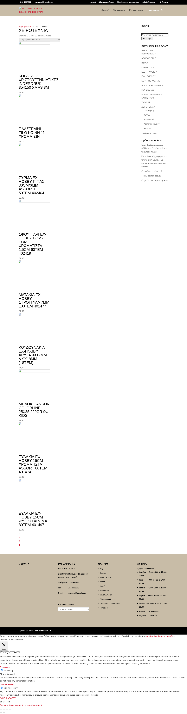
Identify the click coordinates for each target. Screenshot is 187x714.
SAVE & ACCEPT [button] (8, 698)
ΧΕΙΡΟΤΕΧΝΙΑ (148, 107)
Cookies (103, 573)
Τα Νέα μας (119, 10)
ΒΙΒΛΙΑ (144, 63)
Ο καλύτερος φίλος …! (151, 171)
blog (101, 569)
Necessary (8, 670)
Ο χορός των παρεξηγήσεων (154, 180)
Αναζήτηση (147, 38)
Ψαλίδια (147, 128)
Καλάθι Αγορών (148, 2)
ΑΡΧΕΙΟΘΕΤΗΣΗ (149, 58)
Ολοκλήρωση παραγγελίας (128, 2)
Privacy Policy (105, 577)
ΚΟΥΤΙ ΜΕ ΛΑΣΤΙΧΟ (150, 81)
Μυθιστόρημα (147, 90)
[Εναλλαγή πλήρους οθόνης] (7, 709)
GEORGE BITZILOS (43, 631)
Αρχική (105, 10)
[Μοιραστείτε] (4, 709)
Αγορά (93, 2)
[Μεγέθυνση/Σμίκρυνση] (10, 709)
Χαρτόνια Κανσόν (152, 124)
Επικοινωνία (136, 10)
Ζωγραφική (149, 110)
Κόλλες (147, 115)
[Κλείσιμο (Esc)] (1, 709)
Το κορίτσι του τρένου (151, 176)
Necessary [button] (5, 667)
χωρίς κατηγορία (148, 133)
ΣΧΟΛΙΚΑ (145, 102)
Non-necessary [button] (7, 684)
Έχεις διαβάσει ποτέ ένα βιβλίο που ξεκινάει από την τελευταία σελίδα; (154, 148)
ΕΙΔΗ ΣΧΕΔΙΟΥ (148, 76)
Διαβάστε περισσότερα (165, 636)
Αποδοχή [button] (150, 636)
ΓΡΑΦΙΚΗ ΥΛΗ (148, 67)
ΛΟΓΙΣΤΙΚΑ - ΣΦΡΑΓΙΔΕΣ (153, 85)
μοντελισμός (149, 119)
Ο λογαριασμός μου (106, 2)
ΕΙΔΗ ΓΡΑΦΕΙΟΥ (149, 72)
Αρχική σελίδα (25, 26)
